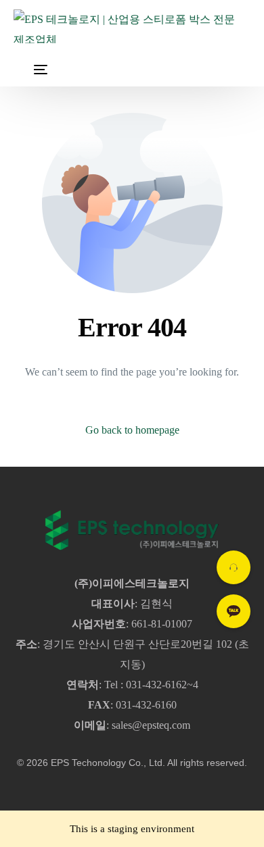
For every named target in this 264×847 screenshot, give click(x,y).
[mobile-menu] (30, 69)
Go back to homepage (132, 430)
